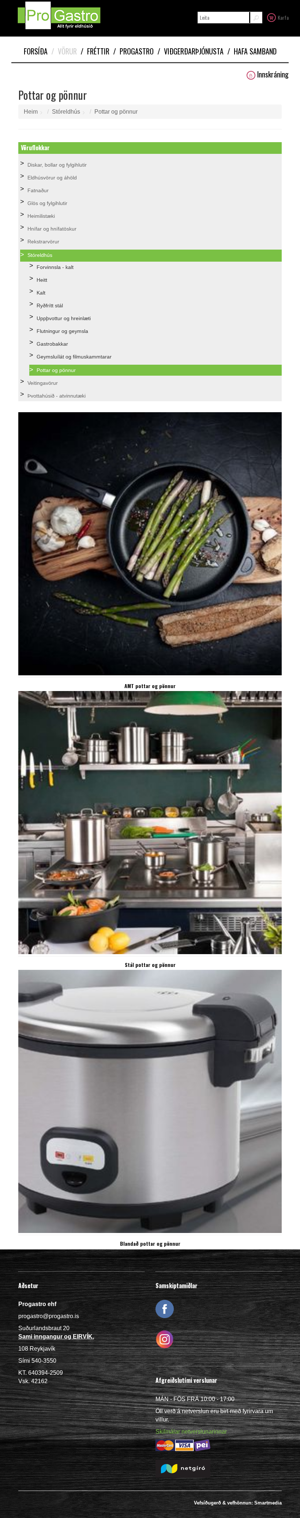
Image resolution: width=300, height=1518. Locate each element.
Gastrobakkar (52, 344)
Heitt (42, 280)
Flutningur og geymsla (62, 331)
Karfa (283, 17)
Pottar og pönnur (116, 112)
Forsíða (36, 51)
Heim (31, 112)
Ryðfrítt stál (50, 305)
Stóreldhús (66, 112)
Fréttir (94, 51)
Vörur (64, 51)
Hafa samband (252, 51)
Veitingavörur (42, 383)
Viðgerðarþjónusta (190, 51)
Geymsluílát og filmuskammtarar (74, 357)
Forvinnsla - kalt (55, 267)
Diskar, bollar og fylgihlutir (57, 165)
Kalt (41, 293)
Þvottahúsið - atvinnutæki (56, 396)
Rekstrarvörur (43, 241)
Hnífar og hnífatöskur (51, 229)
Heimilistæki (41, 216)
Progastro (133, 51)
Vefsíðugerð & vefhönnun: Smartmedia (238, 1503)
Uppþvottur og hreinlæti (64, 318)
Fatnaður (38, 190)
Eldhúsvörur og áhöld (52, 178)
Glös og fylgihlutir (47, 203)
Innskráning (273, 74)
